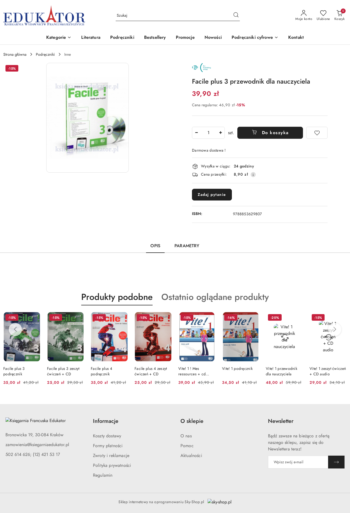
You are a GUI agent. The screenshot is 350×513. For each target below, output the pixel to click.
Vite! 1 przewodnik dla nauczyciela (281, 371)
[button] (59, 38)
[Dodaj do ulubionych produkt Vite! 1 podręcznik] (253, 318)
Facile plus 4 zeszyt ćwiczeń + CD (151, 371)
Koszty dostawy (107, 436)
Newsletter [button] (280, 421)
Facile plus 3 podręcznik (14, 371)
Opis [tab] (155, 246)
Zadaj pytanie (212, 194)
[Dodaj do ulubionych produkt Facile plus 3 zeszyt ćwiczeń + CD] (78, 318)
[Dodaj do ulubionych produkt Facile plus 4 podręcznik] (122, 318)
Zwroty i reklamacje (111, 455)
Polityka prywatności (112, 465)
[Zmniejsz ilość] (196, 132)
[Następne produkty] (335, 329)
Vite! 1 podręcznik (237, 368)
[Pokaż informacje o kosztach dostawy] (253, 175)
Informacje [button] (105, 421)
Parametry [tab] (186, 246)
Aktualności (191, 455)
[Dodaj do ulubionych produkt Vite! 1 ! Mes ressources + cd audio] (209, 318)
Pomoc (187, 446)
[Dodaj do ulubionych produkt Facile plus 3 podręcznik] (34, 318)
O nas (186, 436)
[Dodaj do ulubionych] (317, 133)
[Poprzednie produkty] (15, 329)
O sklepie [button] (191, 421)
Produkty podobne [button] (117, 297)
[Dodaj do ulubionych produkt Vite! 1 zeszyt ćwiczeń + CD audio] (340, 318)
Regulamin (102, 475)
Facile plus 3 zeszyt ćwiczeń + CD (63, 371)
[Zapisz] (336, 462)
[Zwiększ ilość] (220, 132)
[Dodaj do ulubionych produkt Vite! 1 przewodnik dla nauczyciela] (297, 318)
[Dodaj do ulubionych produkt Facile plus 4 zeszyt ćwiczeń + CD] (165, 318)
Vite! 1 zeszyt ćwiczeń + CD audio (328, 371)
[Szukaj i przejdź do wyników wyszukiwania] (236, 15)
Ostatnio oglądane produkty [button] (215, 297)
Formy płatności (107, 446)
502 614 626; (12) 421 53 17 (32, 454)
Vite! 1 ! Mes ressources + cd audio (192, 371)
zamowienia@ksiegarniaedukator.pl (37, 444)
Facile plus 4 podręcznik (101, 371)
